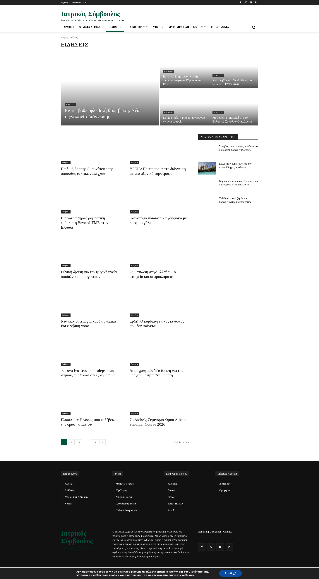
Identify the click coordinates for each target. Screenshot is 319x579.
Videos (69, 503)
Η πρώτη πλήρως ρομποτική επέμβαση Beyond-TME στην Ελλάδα (84, 223)
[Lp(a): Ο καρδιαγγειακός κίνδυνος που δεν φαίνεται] (159, 302)
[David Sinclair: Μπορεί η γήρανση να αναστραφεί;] (184, 107)
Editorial (202, 531)
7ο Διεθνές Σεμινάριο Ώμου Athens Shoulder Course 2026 (158, 422)
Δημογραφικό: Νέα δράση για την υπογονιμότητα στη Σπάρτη (156, 372)
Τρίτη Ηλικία (175, 503)
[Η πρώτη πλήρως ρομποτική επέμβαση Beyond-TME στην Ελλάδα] (91, 198)
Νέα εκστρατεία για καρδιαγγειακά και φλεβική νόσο (88, 323)
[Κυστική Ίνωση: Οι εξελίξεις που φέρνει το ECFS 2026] (233, 70)
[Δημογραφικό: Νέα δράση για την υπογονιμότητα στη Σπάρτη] (159, 351)
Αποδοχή (230, 573)
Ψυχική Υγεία (124, 496)
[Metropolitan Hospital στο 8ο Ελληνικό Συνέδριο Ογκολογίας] (233, 107)
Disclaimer (215, 531)
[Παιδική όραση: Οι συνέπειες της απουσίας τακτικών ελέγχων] (91, 149)
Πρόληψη (121, 490)
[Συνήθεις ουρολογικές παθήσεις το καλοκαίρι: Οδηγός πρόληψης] (207, 151)
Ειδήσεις (70, 105)
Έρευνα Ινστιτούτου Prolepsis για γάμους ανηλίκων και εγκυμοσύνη (88, 372)
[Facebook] (241, 3)
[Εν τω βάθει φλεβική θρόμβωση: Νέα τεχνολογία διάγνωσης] (110, 88)
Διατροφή (225, 483)
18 (94, 442)
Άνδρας (172, 483)
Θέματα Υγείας (125, 483)
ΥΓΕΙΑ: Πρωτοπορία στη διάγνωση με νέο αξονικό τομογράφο (158, 171)
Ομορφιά (224, 490)
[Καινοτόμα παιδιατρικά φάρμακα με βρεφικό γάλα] (159, 198)
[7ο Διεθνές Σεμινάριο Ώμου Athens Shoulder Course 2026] (159, 400)
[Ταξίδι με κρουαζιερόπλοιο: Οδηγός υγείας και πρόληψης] (207, 203)
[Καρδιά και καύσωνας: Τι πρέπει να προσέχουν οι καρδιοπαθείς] (207, 185)
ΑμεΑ (171, 510)
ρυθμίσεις (188, 574)
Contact (227, 531)
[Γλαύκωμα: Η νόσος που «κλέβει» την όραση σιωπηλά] (91, 400)
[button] (253, 27)
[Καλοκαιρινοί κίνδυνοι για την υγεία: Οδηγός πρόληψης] (207, 168)
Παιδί (171, 496)
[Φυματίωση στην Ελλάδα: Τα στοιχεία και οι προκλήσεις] (159, 252)
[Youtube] (251, 3)
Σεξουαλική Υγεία (126, 510)
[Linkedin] (256, 3)
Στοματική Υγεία (126, 503)
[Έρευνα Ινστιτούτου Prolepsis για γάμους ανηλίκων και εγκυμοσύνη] (91, 351)
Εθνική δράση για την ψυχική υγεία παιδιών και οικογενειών (89, 274)
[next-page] (102, 442)
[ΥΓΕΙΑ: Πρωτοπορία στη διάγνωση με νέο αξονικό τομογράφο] (159, 149)
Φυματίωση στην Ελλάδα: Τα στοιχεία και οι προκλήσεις (153, 274)
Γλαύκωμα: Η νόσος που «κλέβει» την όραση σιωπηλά (88, 422)
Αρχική (64, 37)
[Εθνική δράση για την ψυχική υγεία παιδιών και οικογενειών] (91, 252)
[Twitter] (246, 3)
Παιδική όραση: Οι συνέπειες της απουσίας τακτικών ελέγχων (87, 171)
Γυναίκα (172, 490)
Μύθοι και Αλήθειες (77, 496)
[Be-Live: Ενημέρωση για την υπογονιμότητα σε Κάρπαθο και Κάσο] (184, 70)
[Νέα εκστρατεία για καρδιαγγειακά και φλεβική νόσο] (91, 302)
